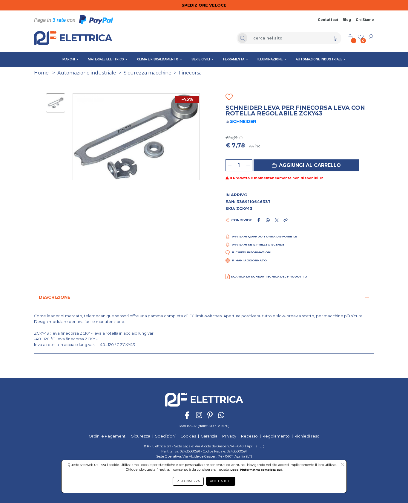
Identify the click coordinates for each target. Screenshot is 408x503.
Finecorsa (190, 73)
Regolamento (276, 436)
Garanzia (209, 436)
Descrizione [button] (54, 297)
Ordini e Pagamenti (107, 436)
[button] (306, 165)
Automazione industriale (86, 73)
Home (41, 73)
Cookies (188, 436)
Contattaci (328, 19)
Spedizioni (165, 436)
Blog (347, 19)
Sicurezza (140, 436)
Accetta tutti (220, 481)
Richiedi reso (307, 436)
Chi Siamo (365, 19)
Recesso (249, 436)
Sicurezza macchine (147, 73)
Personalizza (188, 481)
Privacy (229, 436)
